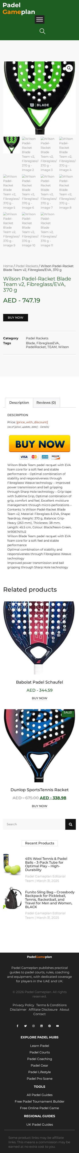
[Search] (70, 824)
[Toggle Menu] (39, 19)
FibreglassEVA (47, 343)
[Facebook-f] (17, 1026)
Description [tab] (19, 403)
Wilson (63, 347)
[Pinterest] (49, 1026)
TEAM (52, 347)
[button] (42, 31)
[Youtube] (57, 1026)
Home (8, 266)
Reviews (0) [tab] (46, 403)
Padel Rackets (27, 266)
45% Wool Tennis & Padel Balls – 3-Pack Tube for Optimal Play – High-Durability (46, 864)
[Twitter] (25, 1026)
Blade (30, 343)
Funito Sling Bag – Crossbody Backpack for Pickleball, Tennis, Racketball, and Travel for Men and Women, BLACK (50, 899)
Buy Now (15, 317)
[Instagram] (33, 1026)
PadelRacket (36, 347)
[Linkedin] (41, 1026)
